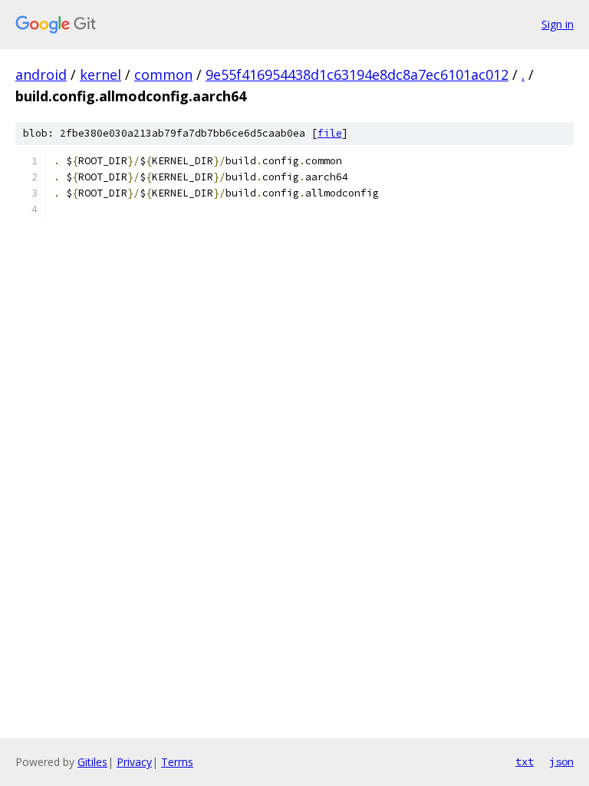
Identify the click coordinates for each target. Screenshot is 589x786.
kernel (100, 74)
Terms (177, 762)
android (41, 74)
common (163, 74)
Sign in (557, 24)
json (561, 761)
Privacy (134, 762)
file (330, 133)
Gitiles (92, 762)
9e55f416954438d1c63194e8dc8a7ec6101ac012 (357, 74)
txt (524, 761)
